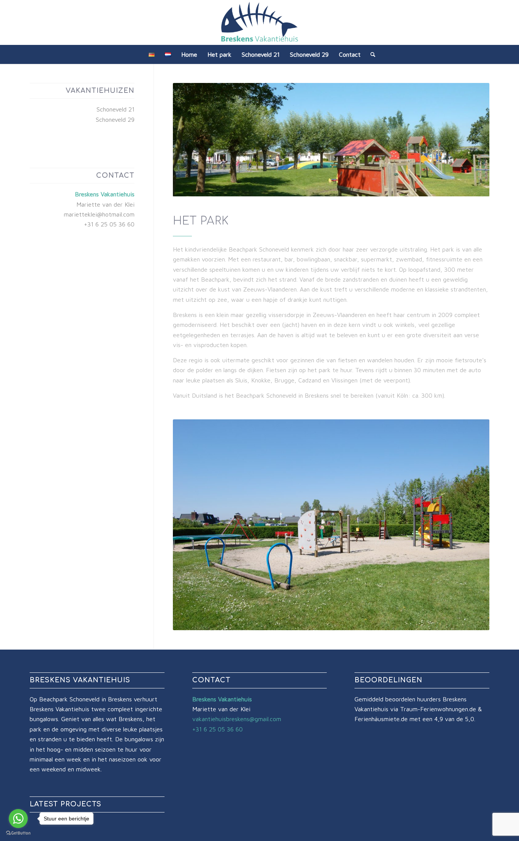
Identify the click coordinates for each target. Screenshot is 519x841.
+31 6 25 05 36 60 (109, 224)
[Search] (370, 54)
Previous (190, 524)
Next (472, 524)
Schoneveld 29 (115, 119)
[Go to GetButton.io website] (18, 833)
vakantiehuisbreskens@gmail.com (236, 718)
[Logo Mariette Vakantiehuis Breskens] (259, 22)
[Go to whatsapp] (18, 818)
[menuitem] (152, 54)
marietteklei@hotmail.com (99, 214)
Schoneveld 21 (115, 109)
